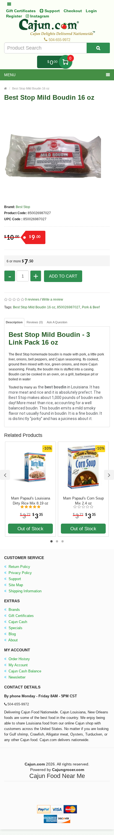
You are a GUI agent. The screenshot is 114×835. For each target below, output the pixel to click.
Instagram (39, 16)
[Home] (5, 88)
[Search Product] (98, 48)
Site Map (15, 585)
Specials (14, 628)
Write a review (52, 299)
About (12, 640)
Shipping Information (24, 591)
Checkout (73, 11)
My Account (17, 665)
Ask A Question (57, 322)
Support (14, 579)
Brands (13, 610)
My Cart (65, 62)
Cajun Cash (17, 622)
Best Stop (23, 207)
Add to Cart (63, 276)
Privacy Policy (19, 573)
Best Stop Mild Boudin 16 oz (31, 88)
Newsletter (16, 677)
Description (14, 322)
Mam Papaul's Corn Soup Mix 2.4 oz (83, 500)
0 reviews (32, 299)
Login (91, 11)
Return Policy (18, 567)
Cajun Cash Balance (24, 671)
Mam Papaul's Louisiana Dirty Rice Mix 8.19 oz (30, 500)
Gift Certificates (21, 11)
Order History (18, 659)
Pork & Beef (91, 307)
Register (14, 16)
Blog (11, 634)
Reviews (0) (35, 322)
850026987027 (68, 307)
